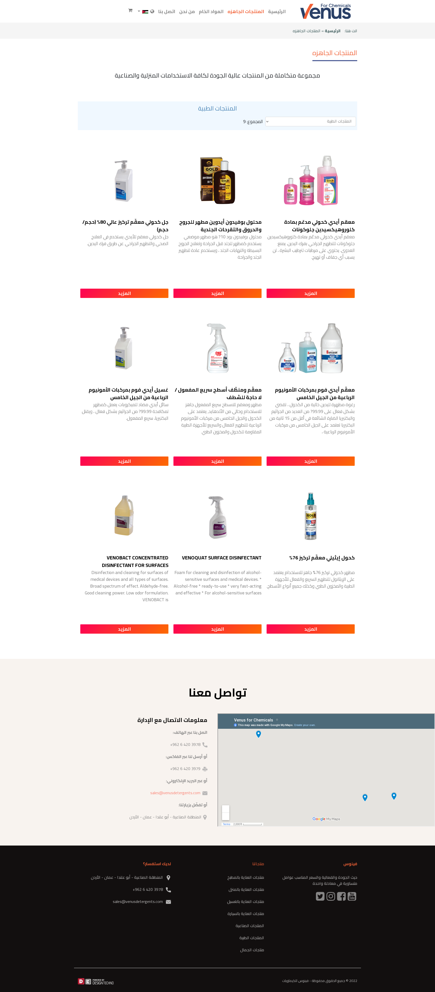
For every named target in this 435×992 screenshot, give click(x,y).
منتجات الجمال (252, 949)
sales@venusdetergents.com (175, 792)
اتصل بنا (166, 11)
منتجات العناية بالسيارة (246, 913)
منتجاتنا (258, 863)
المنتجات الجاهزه (246, 11)
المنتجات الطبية (251, 937)
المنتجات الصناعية (250, 925)
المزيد (310, 293)
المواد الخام (211, 11)
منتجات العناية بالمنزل (246, 889)
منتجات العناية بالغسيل (245, 901)
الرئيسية (277, 11)
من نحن (187, 11)
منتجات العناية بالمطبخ (245, 877)
